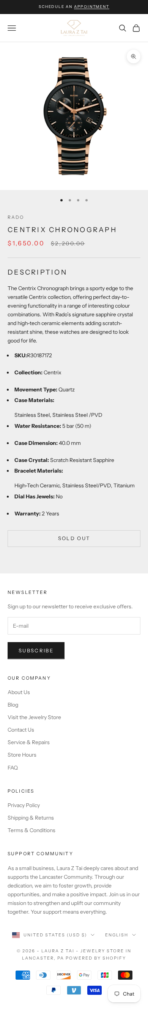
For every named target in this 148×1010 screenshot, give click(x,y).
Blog (13, 704)
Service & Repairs (29, 742)
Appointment (91, 6)
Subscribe (36, 650)
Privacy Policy (24, 805)
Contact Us (21, 729)
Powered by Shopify (96, 958)
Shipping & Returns (31, 817)
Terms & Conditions (31, 830)
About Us (19, 692)
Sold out (74, 538)
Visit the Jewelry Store (34, 717)
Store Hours (22, 754)
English (116, 935)
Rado (16, 217)
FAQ (13, 767)
